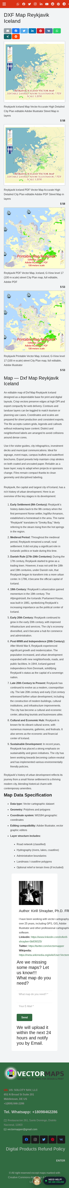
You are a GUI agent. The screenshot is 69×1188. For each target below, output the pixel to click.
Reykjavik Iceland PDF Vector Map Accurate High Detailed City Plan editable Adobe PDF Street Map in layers (34, 194)
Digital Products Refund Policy (35, 1148)
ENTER (60, 1160)
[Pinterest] (58, 4)
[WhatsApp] (18, 4)
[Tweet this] (24, 30)
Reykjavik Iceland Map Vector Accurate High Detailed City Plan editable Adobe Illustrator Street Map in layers (34, 111)
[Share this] (16, 30)
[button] (54, 1181)
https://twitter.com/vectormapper (46, 946)
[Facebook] (24, 4)
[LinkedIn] (41, 4)
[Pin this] (40, 30)
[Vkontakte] (61, 1140)
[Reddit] (53, 4)
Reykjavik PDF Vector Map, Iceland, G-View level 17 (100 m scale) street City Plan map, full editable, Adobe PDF (34, 277)
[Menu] (4, 4)
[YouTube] (47, 4)
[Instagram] (35, 4)
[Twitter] (29, 4)
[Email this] (8, 30)
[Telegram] (64, 4)
